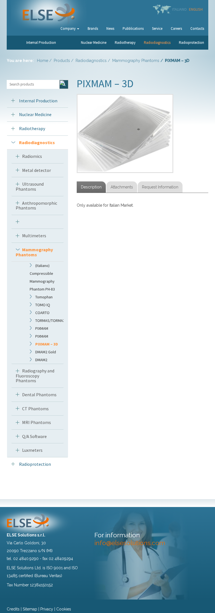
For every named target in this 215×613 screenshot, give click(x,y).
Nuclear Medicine (93, 42)
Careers (176, 28)
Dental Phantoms (39, 394)
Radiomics (32, 156)
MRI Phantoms (36, 422)
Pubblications (133, 28)
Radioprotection (191, 42)
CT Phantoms (35, 408)
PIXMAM (41, 328)
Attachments (122, 187)
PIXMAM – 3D (46, 344)
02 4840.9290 (26, 558)
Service (157, 28)
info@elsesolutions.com (129, 543)
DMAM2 (41, 359)
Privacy (46, 609)
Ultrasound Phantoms (30, 186)
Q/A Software (34, 436)
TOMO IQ (42, 304)
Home (42, 60)
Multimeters (34, 235)
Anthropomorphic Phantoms (36, 205)
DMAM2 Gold (45, 351)
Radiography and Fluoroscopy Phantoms (35, 375)
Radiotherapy (125, 42)
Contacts (197, 28)
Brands (93, 28)
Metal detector (36, 170)
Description (91, 187)
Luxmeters (32, 450)
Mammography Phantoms (135, 60)
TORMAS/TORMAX (50, 320)
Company (68, 28)
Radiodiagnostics (157, 42)
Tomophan (44, 296)
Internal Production (41, 42)
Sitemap (30, 609)
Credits (13, 609)
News (110, 28)
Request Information (160, 187)
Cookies (63, 609)
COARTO (42, 312)
